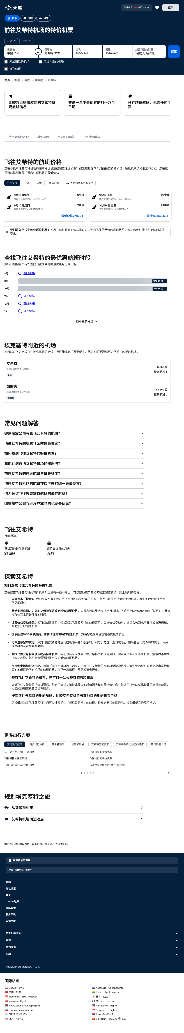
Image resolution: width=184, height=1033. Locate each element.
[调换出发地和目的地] (38, 51)
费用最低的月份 (19, 137)
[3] (87, 773)
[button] (11, 41)
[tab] (12, 18)
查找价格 (29, 273)
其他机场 (43, 137)
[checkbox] (14, 744)
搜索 (174, 51)
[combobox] (21, 53)
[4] (90, 773)
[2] (84, 773)
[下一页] (168, 773)
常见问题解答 (66, 137)
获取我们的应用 (22, 860)
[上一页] (5, 773)
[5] (93, 773)
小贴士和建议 (92, 137)
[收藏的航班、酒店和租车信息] (157, 7)
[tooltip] (26, 41)
